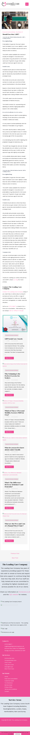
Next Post (15, 558)
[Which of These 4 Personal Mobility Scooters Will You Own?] (15, 401)
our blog (15, 279)
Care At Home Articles (9, 32)
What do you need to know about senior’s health (14, 449)
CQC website (13, 594)
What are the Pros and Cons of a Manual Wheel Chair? (15, 525)
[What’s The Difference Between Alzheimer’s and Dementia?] (15, 473)
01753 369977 (12, 306)
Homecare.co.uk (24, 592)
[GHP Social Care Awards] (15, 323)
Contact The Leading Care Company (13, 291)
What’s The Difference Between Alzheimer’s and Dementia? (14, 484)
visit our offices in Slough (16, 310)
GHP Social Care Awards (14, 339)
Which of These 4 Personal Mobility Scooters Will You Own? (14, 413)
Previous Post (15, 553)
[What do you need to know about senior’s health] (15, 438)
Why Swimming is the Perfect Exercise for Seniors (12, 376)
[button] (15, 724)
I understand (17, 734)
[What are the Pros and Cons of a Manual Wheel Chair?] (15, 515)
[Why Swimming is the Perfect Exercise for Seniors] (15, 365)
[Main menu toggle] (27, 4)
